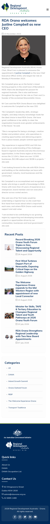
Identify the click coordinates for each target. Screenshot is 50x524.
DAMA (11, 375)
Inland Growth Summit (18, 381)
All (9, 368)
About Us (6, 465)
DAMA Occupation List (12, 472)
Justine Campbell (22, 73)
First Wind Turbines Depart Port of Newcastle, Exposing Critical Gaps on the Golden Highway (27, 266)
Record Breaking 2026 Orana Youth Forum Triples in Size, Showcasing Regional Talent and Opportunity (28, 245)
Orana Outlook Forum (17, 388)
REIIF (10, 395)
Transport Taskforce (17, 408)
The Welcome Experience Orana (22, 401)
